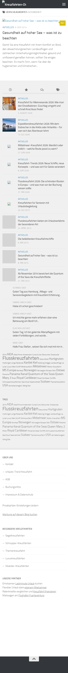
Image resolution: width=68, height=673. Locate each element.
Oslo (54, 370)
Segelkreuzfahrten (15, 535)
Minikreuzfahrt (27, 367)
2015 (4, 355)
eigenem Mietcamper (35, 587)
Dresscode (55, 355)
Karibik (28, 362)
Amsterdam (27, 355)
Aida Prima (18, 355)
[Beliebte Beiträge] (26, 90)
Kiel (35, 362)
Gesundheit (44, 359)
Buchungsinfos (13, 487)
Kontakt (9, 464)
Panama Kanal (19, 374)
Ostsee (60, 370)
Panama (5, 374)
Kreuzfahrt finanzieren (44, 591)
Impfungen (6, 363)
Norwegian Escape (44, 370)
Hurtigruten (56, 358)
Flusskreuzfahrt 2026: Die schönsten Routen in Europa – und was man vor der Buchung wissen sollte (41, 185)
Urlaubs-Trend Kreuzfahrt (18, 471)
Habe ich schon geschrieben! (28, 306)
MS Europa (9, 370)
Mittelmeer (40, 366)
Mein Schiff (16, 367)
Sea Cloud (25, 382)
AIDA (10, 354)
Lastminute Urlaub (24, 583)
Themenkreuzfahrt (57, 382)
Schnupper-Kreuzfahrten (18, 543)
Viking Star (27, 386)
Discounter (46, 355)
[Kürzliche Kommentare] (42, 90)
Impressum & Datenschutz (19, 494)
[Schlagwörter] (58, 90)
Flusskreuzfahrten (20, 358)
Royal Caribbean (27, 377)
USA (5, 385)
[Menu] (64, 4)
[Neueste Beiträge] (10, 90)
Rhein (14, 378)
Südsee (45, 381)
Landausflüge (56, 363)
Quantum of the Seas (41, 374)
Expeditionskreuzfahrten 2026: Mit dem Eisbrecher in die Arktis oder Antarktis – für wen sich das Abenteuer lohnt (40, 127)
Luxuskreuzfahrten (15, 558)
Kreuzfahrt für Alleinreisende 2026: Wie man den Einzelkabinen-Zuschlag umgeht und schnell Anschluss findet (41, 106)
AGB (7, 479)
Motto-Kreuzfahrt (54, 367)
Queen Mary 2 (56, 426)
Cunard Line (36, 355)
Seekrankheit (35, 382)
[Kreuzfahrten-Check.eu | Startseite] (18, 4)
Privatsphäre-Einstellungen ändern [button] (20, 505)
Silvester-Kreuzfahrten (17, 566)
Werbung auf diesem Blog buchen (19, 514)
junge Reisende (17, 363)
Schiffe (53, 378)
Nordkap (20, 370)
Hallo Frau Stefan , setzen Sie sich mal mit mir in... (38, 346)
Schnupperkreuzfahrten (11, 382)
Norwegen (30, 370)
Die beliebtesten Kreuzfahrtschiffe (36, 238)
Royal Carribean (43, 378)
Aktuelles (8, 27)
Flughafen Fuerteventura (31, 595)
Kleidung (41, 363)
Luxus (9, 367)
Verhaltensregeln (15, 386)
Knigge (47, 363)
